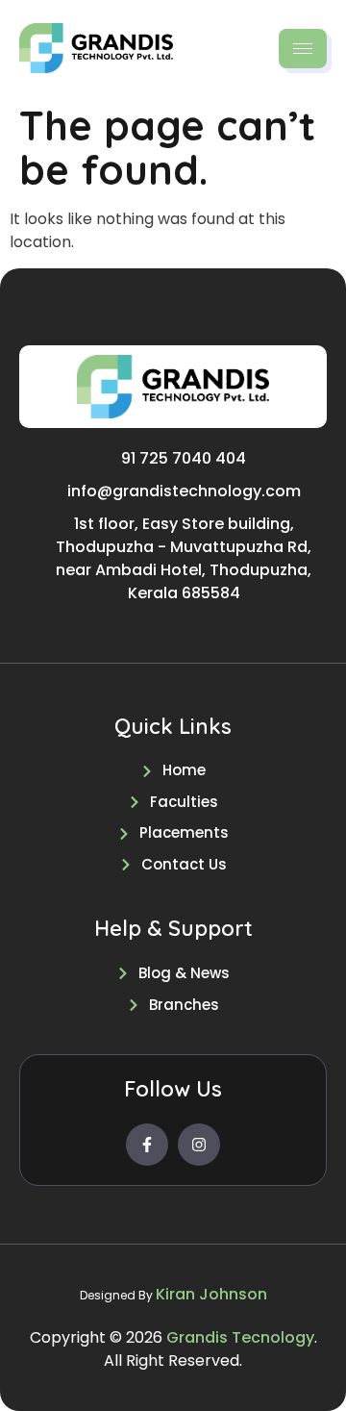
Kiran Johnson (211, 1294)
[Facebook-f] (147, 1144)
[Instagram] (199, 1144)
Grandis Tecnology (240, 1337)
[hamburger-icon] (303, 48)
